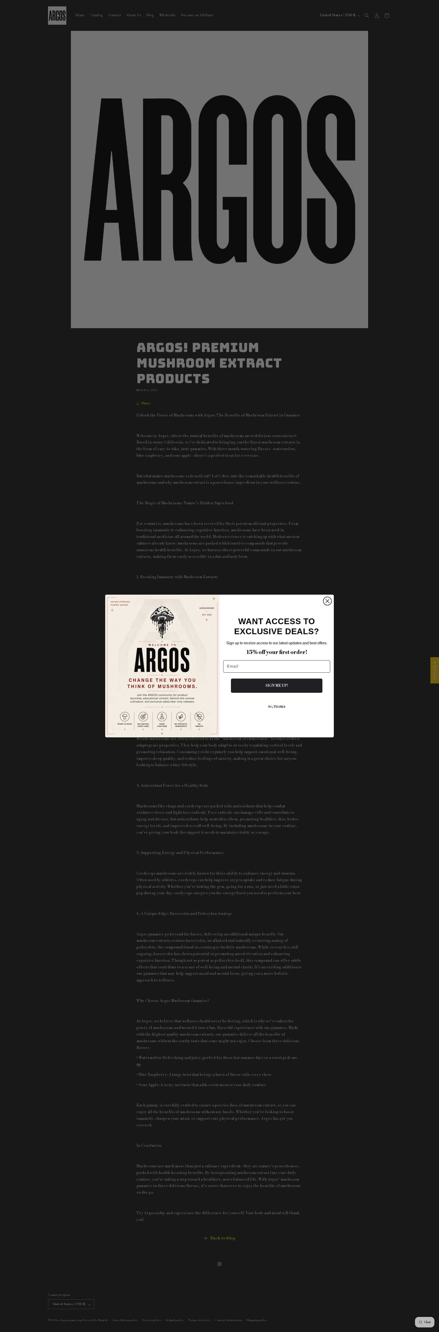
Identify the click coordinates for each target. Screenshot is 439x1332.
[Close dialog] (327, 601)
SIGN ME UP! (276, 685)
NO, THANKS (276, 707)
